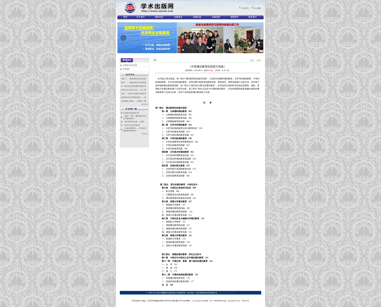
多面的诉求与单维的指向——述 (133, 97)
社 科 (259, 60)
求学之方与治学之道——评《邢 (133, 90)
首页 (252, 60)
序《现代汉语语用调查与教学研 (133, 86)
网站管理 (245, 301)
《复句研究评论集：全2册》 (134, 122)
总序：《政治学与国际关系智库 (133, 94)
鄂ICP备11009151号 (227, 293)
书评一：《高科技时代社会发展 (133, 82)
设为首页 (245, 8)
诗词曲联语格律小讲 (131, 113)
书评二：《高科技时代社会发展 (133, 79)
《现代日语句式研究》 (132, 125)
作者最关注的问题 (130, 65)
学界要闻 (126, 69)
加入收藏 (257, 8)
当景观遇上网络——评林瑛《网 (133, 101)
